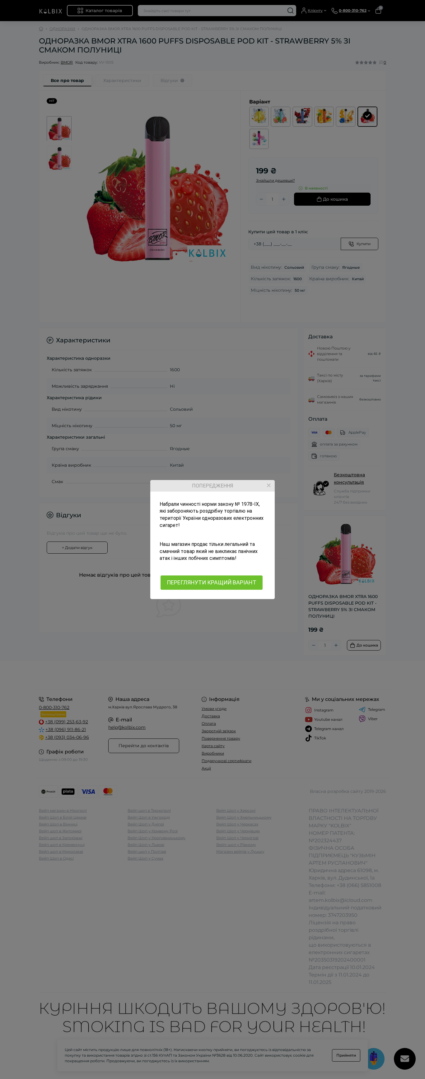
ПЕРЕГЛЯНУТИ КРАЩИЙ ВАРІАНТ (211, 582)
